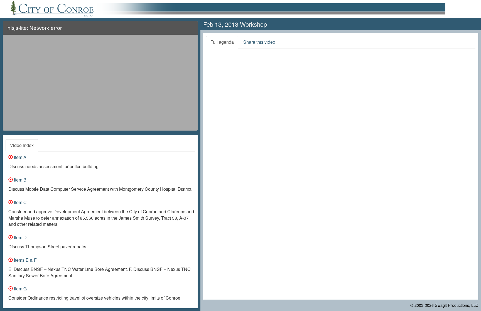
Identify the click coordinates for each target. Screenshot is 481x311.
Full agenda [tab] (222, 42)
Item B (19, 180)
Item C (20, 202)
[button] (190, 30)
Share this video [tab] (259, 42)
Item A (19, 157)
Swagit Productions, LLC (456, 305)
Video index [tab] (22, 145)
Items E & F (25, 260)
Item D (20, 237)
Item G (20, 288)
